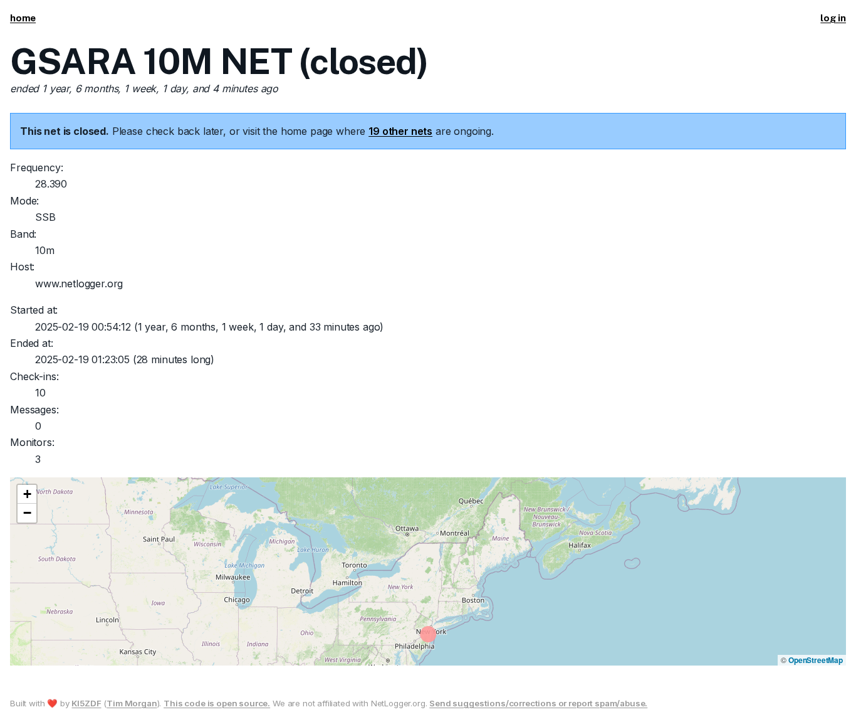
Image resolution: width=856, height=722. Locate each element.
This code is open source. (217, 703)
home (23, 18)
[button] (27, 494)
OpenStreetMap (815, 660)
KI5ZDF (86, 703)
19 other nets (400, 131)
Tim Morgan (132, 703)
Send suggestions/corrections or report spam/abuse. (538, 703)
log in (833, 18)
